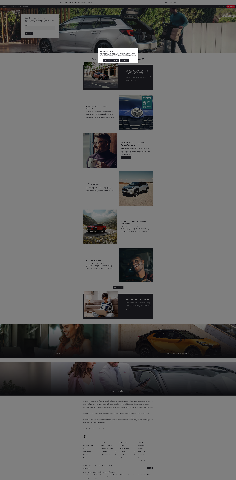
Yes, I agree (124, 60)
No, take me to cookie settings (111, 60)
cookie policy (126, 56)
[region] (118, 55)
